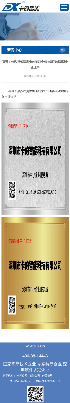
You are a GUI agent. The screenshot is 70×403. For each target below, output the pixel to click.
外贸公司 (47, 375)
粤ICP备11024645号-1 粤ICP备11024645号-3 (35, 380)
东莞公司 (22, 375)
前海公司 (34, 375)
